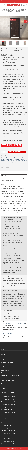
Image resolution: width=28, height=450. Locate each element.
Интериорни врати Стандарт (8, 412)
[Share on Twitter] (7, 167)
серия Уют (3, 388)
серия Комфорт (5, 386)
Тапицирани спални (6, 425)
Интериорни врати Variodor (8, 404)
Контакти (3, 359)
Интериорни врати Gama (7, 407)
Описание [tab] (3, 175)
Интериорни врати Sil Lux (7, 409)
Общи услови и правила (7, 362)
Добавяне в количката (16, 151)
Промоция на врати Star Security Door (17, 162)
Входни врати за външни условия (9, 372)
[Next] (27, 44)
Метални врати (5, 383)
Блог (2, 351)
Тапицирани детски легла (7, 428)
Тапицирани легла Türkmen (8, 436)
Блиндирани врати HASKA (8, 380)
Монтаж (3, 354)
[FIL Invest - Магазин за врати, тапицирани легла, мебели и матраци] (13, 5)
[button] (2, 5)
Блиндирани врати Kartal (7, 378)
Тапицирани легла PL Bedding (8, 433)
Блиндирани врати (15, 9)
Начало (3, 9)
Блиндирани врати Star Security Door (14, 10)
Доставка (3, 357)
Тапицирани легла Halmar (7, 441)
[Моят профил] (24, 5)
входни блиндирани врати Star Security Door (13, 323)
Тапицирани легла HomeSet (8, 430)
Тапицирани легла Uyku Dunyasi (9, 443)
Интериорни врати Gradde (7, 399)
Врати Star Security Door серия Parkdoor (17, 11)
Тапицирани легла (5, 422)
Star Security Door (8, 164)
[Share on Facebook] (5, 167)
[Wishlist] (21, 5)
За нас (2, 349)
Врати (7, 9)
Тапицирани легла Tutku (7, 438)
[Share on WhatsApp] (2, 167)
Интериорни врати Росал (7, 414)
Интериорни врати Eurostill (8, 401)
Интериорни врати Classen (8, 396)
